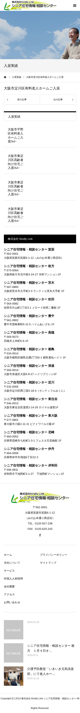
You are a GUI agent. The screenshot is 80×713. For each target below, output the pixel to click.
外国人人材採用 (13, 578)
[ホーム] (5, 77)
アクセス (9, 594)
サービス (9, 570)
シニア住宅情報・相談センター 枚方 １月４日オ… (51, 648)
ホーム (8, 554)
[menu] (74, 5)
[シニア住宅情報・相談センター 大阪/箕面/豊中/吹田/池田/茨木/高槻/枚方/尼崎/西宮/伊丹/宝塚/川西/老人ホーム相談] (40, 502)
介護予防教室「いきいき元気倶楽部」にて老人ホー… (50, 671)
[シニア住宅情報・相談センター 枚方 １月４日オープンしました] (13, 653)
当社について (12, 562)
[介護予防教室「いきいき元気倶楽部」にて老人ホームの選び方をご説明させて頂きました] (13, 676)
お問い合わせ (12, 602)
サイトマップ (48, 562)
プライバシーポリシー (53, 554)
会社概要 (9, 586)
